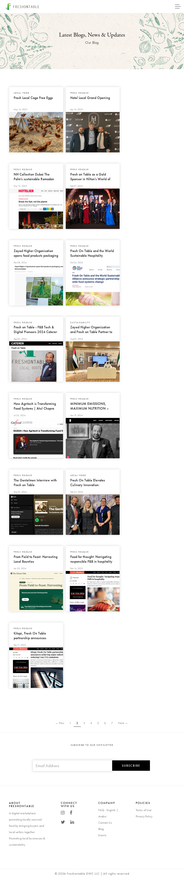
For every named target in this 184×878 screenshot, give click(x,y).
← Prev (59, 723)
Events (102, 835)
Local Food (22, 93)
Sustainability (80, 322)
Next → (123, 723)
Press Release (80, 93)
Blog (101, 829)
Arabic (102, 816)
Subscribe (131, 766)
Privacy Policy (144, 816)
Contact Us (105, 823)
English (111, 810)
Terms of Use (143, 810)
